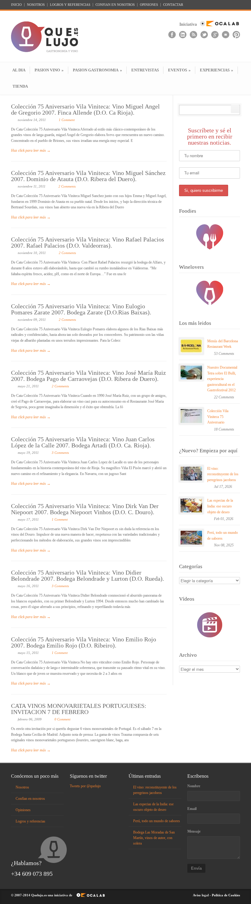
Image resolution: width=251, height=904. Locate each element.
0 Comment (62, 719)
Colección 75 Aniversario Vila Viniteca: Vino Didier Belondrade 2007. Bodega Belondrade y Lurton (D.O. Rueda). (87, 575)
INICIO (16, 4)
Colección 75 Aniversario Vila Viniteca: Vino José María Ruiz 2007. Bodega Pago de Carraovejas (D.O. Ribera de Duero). (88, 375)
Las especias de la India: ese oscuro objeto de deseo (220, 506)
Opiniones (23, 810)
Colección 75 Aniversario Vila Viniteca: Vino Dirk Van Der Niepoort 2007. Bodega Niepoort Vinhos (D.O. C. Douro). (85, 509)
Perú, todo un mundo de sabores (156, 821)
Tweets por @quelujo (85, 786)
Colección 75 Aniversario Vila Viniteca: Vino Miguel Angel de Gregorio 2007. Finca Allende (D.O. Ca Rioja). (85, 109)
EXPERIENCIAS (216, 70)
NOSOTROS (36, 4)
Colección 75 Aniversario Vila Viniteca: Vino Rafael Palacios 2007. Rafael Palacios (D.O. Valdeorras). (87, 242)
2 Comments (67, 186)
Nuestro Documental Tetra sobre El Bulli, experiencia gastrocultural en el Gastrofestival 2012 (222, 378)
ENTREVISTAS (145, 70)
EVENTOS (179, 70)
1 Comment (67, 120)
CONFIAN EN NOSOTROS (115, 4)
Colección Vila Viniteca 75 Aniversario (217, 416)
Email (192, 809)
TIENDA (20, 86)
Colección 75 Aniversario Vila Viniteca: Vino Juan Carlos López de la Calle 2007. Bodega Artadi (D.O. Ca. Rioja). (83, 442)
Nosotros (22, 787)
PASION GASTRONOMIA (97, 70)
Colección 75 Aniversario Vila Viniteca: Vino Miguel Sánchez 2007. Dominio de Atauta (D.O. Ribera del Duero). (88, 175)
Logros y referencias (30, 821)
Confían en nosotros (30, 798)
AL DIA (18, 70)
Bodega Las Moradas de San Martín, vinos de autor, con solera (154, 837)
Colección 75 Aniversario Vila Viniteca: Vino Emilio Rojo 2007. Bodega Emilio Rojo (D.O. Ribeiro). (83, 642)
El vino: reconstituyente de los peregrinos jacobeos (222, 474)
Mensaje (193, 831)
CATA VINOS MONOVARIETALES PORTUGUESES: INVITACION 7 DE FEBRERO (78, 708)
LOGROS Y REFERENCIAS (70, 4)
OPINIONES (149, 4)
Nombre (193, 786)
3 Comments (60, 452)
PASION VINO (49, 70)
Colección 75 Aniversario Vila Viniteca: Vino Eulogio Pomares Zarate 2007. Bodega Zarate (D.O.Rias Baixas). (81, 309)
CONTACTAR (173, 4)
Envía (196, 868)
